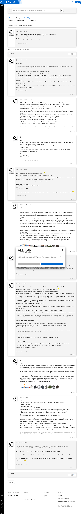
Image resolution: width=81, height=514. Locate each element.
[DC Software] (2, 507)
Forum (11, 18)
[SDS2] (2, 495)
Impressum (61, 497)
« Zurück (11, 482)
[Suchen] (62, 10)
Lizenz (25, 495)
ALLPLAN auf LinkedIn (17, 495)
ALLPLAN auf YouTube (8, 495)
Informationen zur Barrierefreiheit (66, 501)
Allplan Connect (48, 497)
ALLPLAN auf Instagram (11, 495)
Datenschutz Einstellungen (30, 499)
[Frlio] (2, 503)
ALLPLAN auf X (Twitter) (14, 495)
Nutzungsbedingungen (63, 498)
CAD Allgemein (29, 18)
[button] (73, 2)
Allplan (45, 495)
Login (77, 2)
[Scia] (2, 500)
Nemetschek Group (68, 506)
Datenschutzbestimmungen (65, 500)
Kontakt (60, 495)
